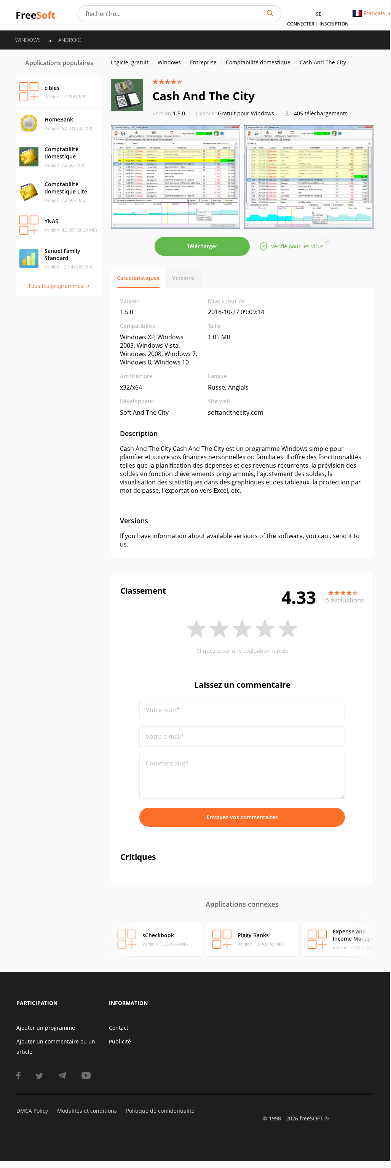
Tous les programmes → (59, 285)
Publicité (120, 1041)
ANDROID (69, 39)
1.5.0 (168, 113)
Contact (118, 1027)
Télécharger (202, 246)
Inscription (333, 24)
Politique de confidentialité (160, 1110)
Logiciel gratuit (129, 62)
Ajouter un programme (45, 1027)
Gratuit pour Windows (246, 113)
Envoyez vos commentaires (242, 817)
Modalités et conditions (87, 1110)
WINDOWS (28, 39)
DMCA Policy (32, 1110)
